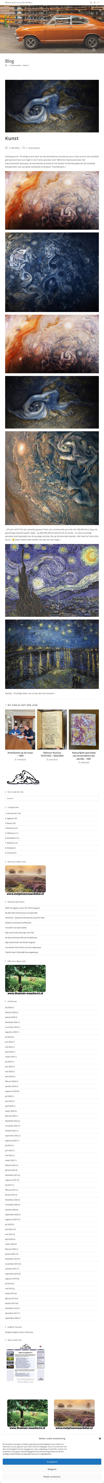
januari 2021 (10, 1195)
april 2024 (9, 1076)
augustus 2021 (11, 1180)
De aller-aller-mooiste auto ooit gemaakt (21, 913)
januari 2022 (10, 1170)
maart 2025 (9, 1056)
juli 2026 (8, 1007)
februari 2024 (10, 1081)
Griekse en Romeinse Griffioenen (18, 922)
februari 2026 (10, 1012)
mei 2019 (8, 1288)
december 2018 (11, 1308)
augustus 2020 (11, 1219)
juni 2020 (8, 1229)
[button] (100, 1438)
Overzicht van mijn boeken (16, 927)
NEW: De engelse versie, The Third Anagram (22, 908)
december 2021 (11, 1175)
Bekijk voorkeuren (52, 1476)
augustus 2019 (11, 1278)
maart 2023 (9, 1111)
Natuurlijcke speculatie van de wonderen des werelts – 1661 (84, 755)
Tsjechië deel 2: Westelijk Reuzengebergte (21, 952)
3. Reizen (8, 823)
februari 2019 (10, 1298)
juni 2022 (8, 1150)
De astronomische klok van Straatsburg (21, 937)
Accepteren (52, 1461)
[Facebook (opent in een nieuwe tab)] (91, 2)
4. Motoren (9, 828)
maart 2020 (9, 1244)
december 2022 (11, 1121)
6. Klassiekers (10, 838)
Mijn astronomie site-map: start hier (19, 932)
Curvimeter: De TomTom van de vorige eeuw (23, 947)
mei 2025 (8, 1047)
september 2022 (11, 1135)
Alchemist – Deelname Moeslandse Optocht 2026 (24, 917)
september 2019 (11, 1274)
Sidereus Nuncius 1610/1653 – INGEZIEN (52, 754)
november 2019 (11, 1264)
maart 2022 (9, 1160)
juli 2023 (8, 1096)
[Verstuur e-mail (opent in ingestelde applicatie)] (97, 2)
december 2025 (11, 1022)
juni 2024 (8, 1066)
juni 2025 (8, 1042)
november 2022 (11, 1126)
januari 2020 (10, 1254)
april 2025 (9, 1052)
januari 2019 (10, 1303)
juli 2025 (8, 1037)
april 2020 (9, 1239)
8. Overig (8, 848)
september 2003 (11, 1318)
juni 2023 (8, 1101)
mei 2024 (8, 1071)
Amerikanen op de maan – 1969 (20, 754)
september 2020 (11, 1214)
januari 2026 (10, 1017)
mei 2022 (8, 1155)
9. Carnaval (9, 853)
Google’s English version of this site (19, 1332)
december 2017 (11, 1313)
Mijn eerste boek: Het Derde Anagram (20, 942)
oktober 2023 (10, 1086)
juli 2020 (8, 1224)
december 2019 (11, 1259)
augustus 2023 (11, 1091)
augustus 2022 (11, 1140)
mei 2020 (8, 1234)
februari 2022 (10, 1165)
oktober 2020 (10, 1209)
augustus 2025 (11, 1032)
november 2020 (11, 1204)
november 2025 (11, 1027)
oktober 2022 (10, 1130)
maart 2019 (9, 1293)
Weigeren (52, 1469)
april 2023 (9, 1106)
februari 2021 (10, 1190)
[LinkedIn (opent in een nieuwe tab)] (94, 2)
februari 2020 (10, 1249)
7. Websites (9, 843)
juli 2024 (8, 1061)
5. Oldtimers (10, 833)
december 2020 (11, 1200)
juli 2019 (8, 1283)
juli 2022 (8, 1145)
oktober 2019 (10, 1269)
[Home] (6, 65)
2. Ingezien (9, 818)
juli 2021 (8, 1185)
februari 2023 (10, 1116)
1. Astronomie (33, 148)
